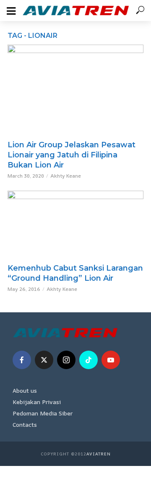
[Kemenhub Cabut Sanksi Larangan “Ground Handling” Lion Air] (75, 225)
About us (25, 390)
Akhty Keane (65, 175)
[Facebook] (22, 360)
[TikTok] (88, 360)
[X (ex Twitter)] (44, 360)
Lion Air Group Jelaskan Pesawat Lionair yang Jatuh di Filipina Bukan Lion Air (71, 155)
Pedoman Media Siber (43, 413)
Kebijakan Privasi (37, 402)
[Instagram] (66, 360)
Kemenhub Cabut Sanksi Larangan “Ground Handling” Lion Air (75, 273)
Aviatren (98, 454)
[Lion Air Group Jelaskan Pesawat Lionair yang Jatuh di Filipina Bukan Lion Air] (75, 90)
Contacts (25, 424)
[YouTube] (111, 360)
